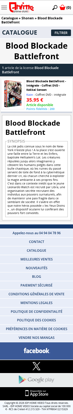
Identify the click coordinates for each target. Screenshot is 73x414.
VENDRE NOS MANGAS (37, 337)
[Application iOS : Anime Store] (36, 393)
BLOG (36, 276)
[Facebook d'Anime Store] (36, 351)
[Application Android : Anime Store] (36, 380)
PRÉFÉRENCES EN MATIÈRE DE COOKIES (36, 329)
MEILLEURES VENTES (36, 259)
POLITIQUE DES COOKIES (36, 320)
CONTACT (36, 241)
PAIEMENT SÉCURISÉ (36, 285)
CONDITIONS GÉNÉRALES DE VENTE (36, 294)
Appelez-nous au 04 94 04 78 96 (37, 233)
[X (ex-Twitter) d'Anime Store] (36, 366)
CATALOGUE (36, 250)
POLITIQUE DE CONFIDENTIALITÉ (36, 311)
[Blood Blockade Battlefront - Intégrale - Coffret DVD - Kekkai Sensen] (13, 94)
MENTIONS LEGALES (36, 303)
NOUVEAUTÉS (36, 268)
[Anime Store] (21, 7)
